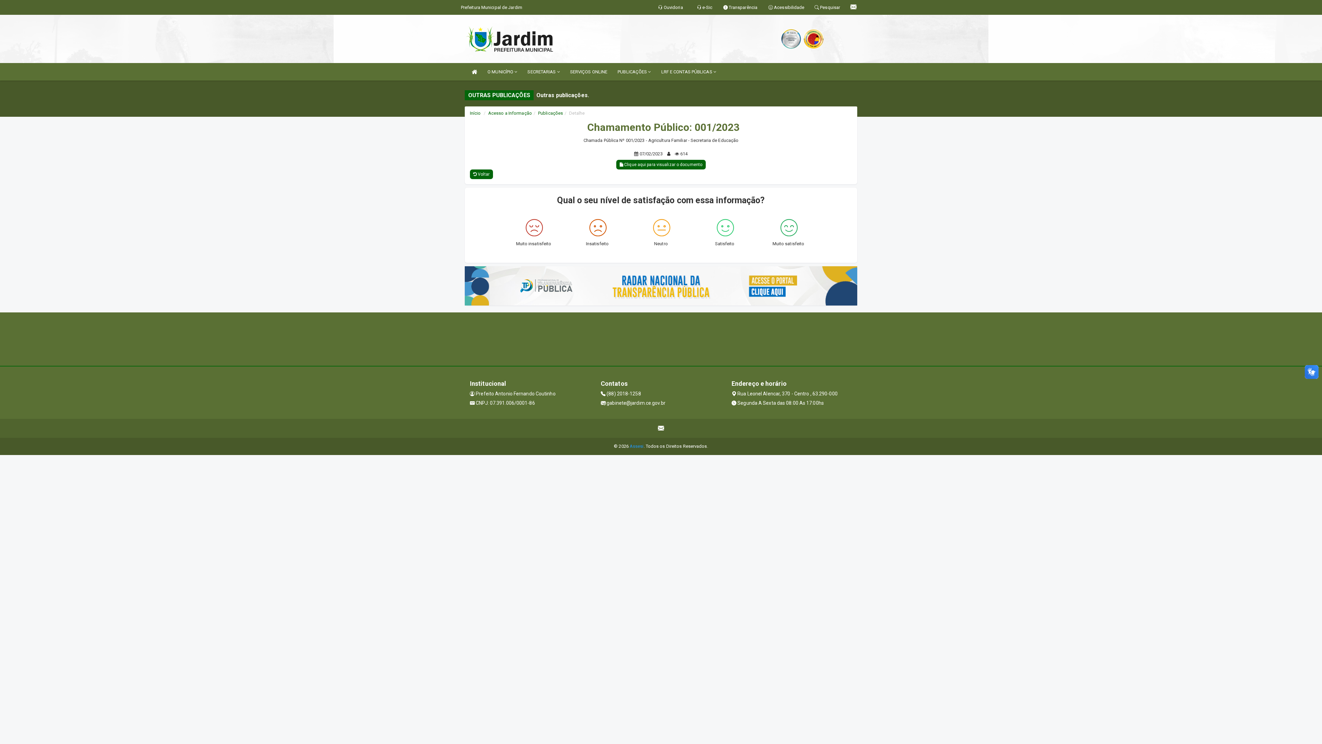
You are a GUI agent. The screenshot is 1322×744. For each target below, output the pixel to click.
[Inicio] (474, 72)
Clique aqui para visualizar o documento (662, 164)
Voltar (483, 174)
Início (475, 113)
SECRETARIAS (542, 71)
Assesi (637, 446)
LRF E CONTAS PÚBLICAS (687, 71)
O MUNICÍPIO (500, 71)
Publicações (550, 113)
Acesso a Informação (510, 113)
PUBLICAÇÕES (633, 71)
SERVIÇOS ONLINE (589, 71)
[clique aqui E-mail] (661, 428)
